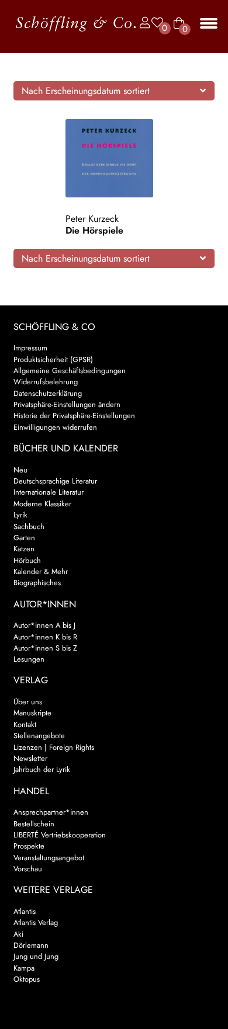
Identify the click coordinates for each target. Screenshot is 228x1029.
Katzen (23, 548)
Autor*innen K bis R (45, 636)
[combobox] (114, 90)
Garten (24, 537)
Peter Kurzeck (92, 218)
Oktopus (26, 979)
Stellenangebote (39, 735)
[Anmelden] (142, 23)
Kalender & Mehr (40, 571)
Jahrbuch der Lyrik (41, 769)
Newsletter (30, 758)
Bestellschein (33, 823)
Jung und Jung (35, 956)
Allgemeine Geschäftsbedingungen (69, 370)
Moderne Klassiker (42, 503)
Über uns (27, 701)
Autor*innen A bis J (44, 625)
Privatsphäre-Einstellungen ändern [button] (66, 404)
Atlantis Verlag (35, 922)
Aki (18, 934)
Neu (20, 469)
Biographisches (37, 582)
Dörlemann (31, 945)
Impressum (30, 347)
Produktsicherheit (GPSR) (53, 359)
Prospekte (28, 845)
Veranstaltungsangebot (48, 857)
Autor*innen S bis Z (45, 647)
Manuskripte (32, 712)
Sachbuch (28, 526)
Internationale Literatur (48, 492)
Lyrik (20, 514)
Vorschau (27, 868)
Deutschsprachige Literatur (55, 480)
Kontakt (24, 724)
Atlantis (24, 911)
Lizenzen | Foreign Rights (53, 747)
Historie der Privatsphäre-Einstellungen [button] (74, 415)
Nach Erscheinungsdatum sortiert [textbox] (86, 91)
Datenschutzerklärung (47, 393)
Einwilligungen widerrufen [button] (55, 427)
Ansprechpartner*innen (50, 812)
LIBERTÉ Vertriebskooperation (59, 834)
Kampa (23, 968)
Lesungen (28, 659)
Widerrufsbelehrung (45, 381)
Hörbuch (27, 560)
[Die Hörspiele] (113, 158)
